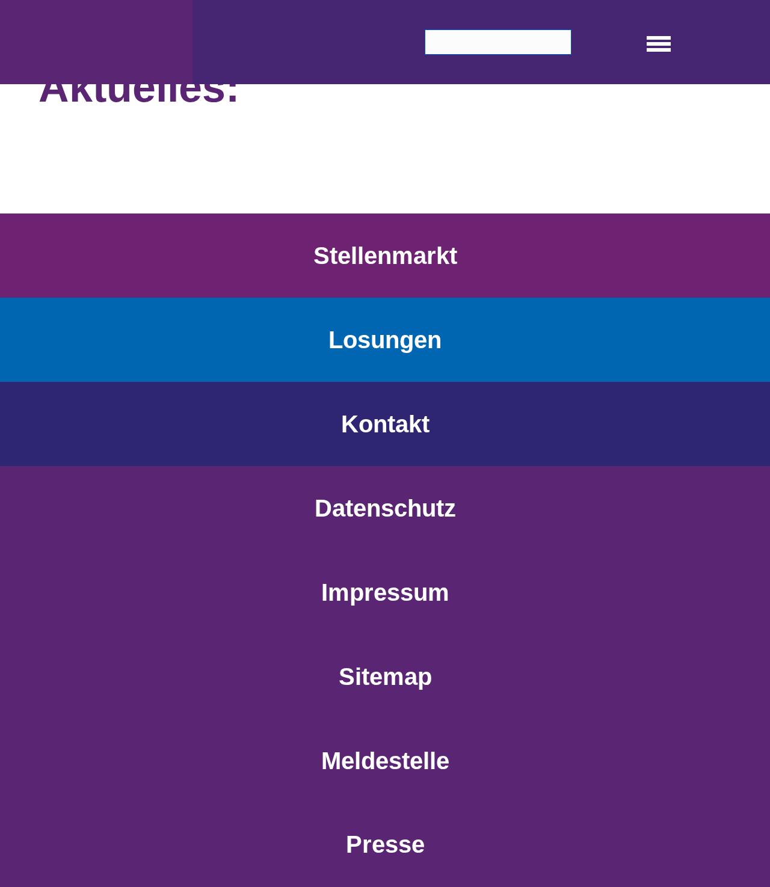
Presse (385, 844)
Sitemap (385, 676)
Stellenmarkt (385, 255)
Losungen (385, 340)
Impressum (385, 592)
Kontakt (385, 424)
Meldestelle (385, 760)
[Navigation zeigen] (659, 42)
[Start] (96, 42)
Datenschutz (385, 508)
